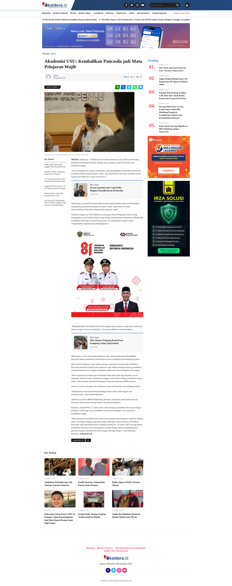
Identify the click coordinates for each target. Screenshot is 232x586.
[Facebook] (126, 5)
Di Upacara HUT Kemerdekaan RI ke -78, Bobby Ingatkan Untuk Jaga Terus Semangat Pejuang (55, 203)
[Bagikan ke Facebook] (123, 87)
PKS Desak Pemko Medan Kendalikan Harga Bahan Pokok (47, 20)
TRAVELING (121, 13)
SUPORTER (98, 13)
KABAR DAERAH (159, 13)
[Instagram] (137, 5)
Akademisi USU (78, 440)
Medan (53, 54)
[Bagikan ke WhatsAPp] (135, 87)
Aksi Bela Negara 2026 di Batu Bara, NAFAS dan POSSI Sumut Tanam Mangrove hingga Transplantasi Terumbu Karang (131, 20)
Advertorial (143, 13)
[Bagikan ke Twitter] (129, 87)
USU (88, 440)
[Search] (177, 5)
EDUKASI (110, 13)
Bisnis (73, 13)
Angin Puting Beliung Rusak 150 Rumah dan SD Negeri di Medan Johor (173, 82)
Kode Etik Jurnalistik (116, 551)
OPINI (131, 13)
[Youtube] (142, 5)
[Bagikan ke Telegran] (140, 87)
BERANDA (46, 13)
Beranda (46, 54)
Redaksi (90, 548)
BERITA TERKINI (60, 13)
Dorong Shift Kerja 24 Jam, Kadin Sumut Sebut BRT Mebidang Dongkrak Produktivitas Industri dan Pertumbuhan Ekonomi (171, 112)
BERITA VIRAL (85, 13)
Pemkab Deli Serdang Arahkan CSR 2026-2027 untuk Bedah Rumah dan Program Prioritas (172, 96)
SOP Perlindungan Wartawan (130, 548)
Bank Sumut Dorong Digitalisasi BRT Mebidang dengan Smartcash (173, 129)
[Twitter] (131, 5)
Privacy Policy (105, 548)
